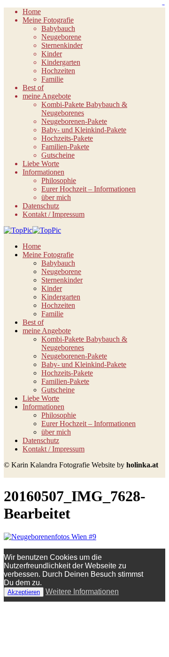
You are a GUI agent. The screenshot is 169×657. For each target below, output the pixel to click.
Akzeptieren (24, 592)
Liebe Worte (41, 164)
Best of (33, 88)
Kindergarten (60, 62)
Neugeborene (61, 37)
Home (32, 11)
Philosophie (58, 180)
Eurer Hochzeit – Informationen (88, 189)
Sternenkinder (62, 45)
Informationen (43, 172)
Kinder (51, 54)
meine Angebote (47, 96)
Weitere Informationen (82, 592)
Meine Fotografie (48, 20)
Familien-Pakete (65, 147)
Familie (52, 79)
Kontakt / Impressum (53, 214)
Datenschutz (41, 206)
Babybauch (58, 28)
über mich (56, 197)
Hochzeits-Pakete (67, 138)
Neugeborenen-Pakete (74, 121)
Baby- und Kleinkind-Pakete (83, 130)
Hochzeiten (58, 71)
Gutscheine (58, 155)
